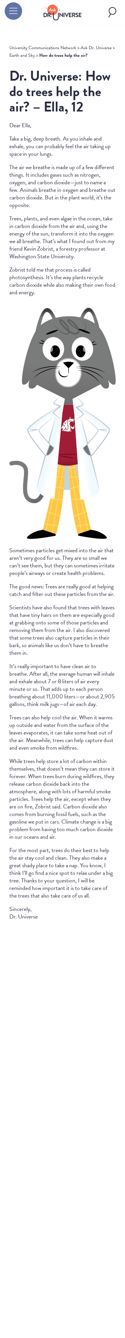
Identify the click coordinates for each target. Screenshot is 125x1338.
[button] (13, 11)
